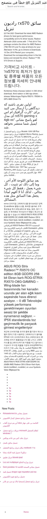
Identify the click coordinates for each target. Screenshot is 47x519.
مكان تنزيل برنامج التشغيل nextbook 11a (19, 447)
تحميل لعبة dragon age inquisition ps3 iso (19, 471)
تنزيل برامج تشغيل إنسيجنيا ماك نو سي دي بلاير (21, 481)
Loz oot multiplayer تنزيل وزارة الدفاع (18, 462)
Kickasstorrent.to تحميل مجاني (15, 413)
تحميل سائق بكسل (10, 443)
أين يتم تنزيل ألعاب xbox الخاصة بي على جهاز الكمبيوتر (20, 424)
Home (26, 512)
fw (10, 388)
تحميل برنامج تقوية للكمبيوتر (14, 476)
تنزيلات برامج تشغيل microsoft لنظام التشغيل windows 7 (20, 431)
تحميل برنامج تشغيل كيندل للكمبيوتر (17, 418)
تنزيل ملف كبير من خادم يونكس (15, 438)
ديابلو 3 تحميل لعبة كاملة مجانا (14, 452)
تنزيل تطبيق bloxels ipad (12, 457)
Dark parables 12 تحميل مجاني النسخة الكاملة (21, 467)
